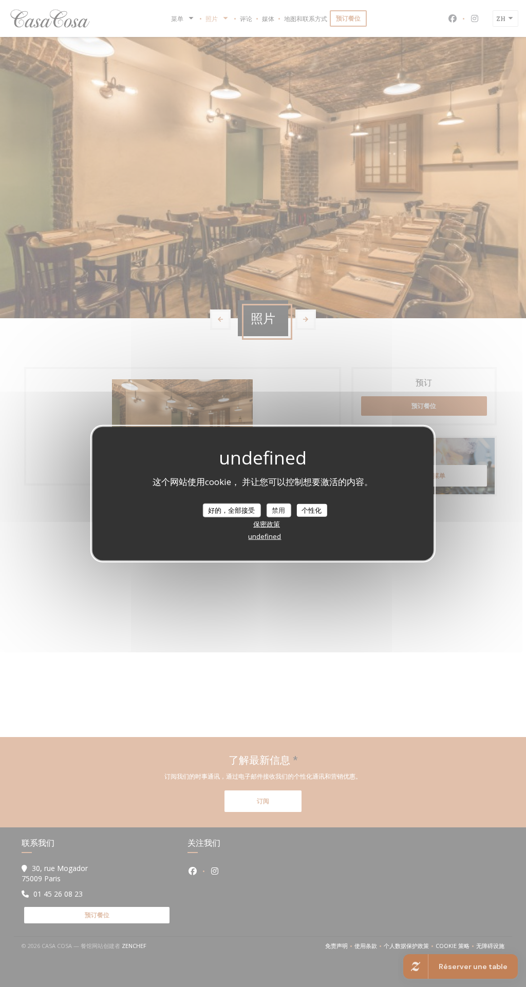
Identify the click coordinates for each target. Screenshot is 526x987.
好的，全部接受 (231, 509)
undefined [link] (264, 536)
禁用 (278, 509)
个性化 (312, 509)
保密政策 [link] (266, 524)
